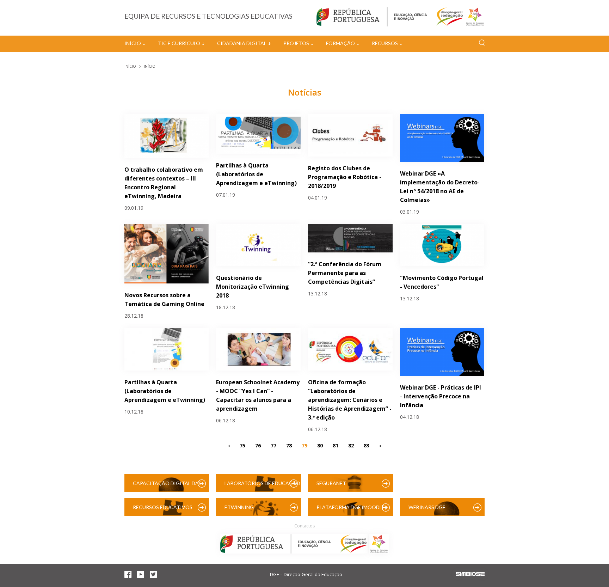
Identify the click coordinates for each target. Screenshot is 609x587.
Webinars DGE (426, 507)
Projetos (296, 43)
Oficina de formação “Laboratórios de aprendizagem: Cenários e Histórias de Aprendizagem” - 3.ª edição (350, 399)
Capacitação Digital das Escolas (167, 486)
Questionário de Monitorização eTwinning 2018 (252, 286)
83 (366, 445)
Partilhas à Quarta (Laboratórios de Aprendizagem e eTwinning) (256, 174)
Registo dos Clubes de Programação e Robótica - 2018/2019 (344, 177)
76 (258, 445)
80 (320, 445)
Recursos (385, 43)
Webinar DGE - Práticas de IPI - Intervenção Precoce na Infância (440, 396)
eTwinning (239, 507)
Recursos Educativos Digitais (162, 510)
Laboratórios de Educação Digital (262, 486)
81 (335, 445)
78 (289, 445)
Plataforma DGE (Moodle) (351, 507)
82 (351, 445)
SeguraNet (331, 483)
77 (273, 445)
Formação (340, 43)
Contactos (304, 526)
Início (132, 43)
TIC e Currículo (179, 43)
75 (242, 445)
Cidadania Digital (241, 43)
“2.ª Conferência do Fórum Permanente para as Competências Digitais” (344, 273)
